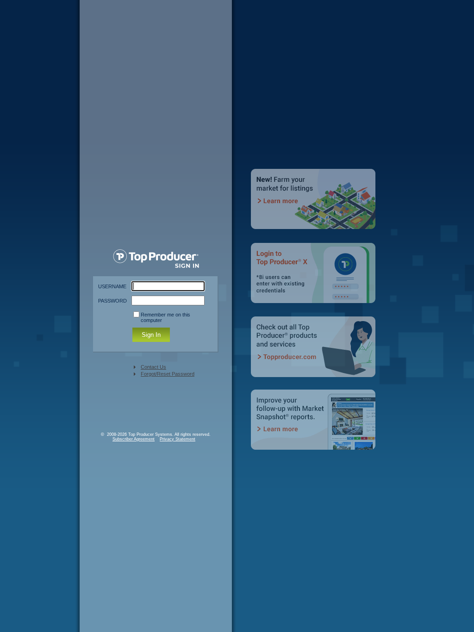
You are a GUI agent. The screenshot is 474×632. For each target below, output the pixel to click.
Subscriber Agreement (133, 439)
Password (112, 301)
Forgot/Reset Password (167, 374)
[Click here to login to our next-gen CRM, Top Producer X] (314, 279)
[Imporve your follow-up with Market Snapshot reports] (314, 426)
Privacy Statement (177, 439)
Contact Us (153, 367)
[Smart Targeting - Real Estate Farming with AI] (314, 205)
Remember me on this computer (165, 317)
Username (112, 286)
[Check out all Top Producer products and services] (314, 353)
